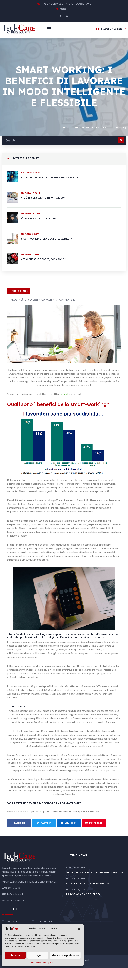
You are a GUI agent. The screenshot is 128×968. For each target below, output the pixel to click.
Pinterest (95, 823)
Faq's (62, 9)
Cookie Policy (35, 962)
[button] (79, 928)
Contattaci (44, 921)
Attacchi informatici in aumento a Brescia (49, 177)
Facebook (20, 823)
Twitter (45, 823)
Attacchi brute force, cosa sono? (43, 259)
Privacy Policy (48, 962)
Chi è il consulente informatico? (43, 197)
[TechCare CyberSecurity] (19, 28)
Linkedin (70, 823)
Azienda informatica (15, 923)
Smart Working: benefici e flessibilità (46, 238)
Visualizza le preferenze (65, 955)
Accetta (15, 955)
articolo (65, 393)
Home (66, 127)
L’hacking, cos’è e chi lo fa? (39, 218)
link (41, 811)
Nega (38, 955)
